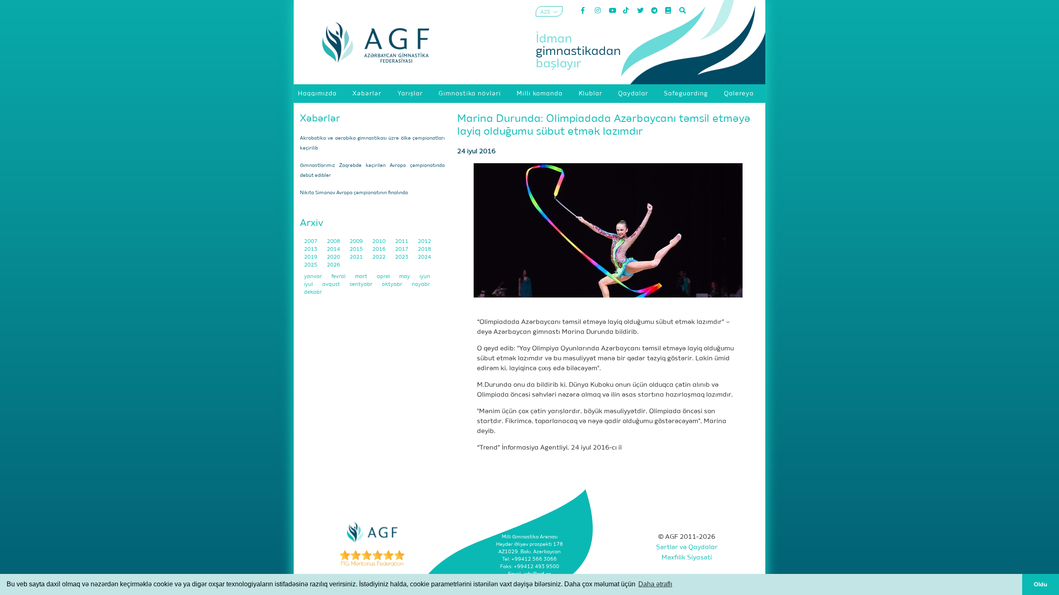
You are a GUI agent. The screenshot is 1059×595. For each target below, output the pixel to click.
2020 (334, 257)
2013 (311, 249)
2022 (379, 257)
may (405, 276)
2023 (402, 257)
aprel (384, 276)
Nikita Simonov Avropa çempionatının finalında (354, 192)
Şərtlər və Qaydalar (687, 547)
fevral (339, 276)
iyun (424, 276)
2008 (334, 241)
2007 (311, 241)
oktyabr (392, 284)
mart (362, 276)
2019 (311, 257)
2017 (402, 249)
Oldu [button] (1040, 584)
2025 (311, 265)
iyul (309, 284)
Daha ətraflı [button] (655, 584)
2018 (424, 249)
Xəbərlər (320, 119)
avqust (331, 284)
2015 (357, 249)
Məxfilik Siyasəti (686, 558)
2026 (333, 265)
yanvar (313, 276)
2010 (379, 241)
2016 (379, 249)
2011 (402, 241)
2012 (424, 241)
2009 (357, 241)
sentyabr (362, 284)
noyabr (421, 284)
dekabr (313, 292)
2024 (424, 257)
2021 (357, 257)
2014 (334, 249)
